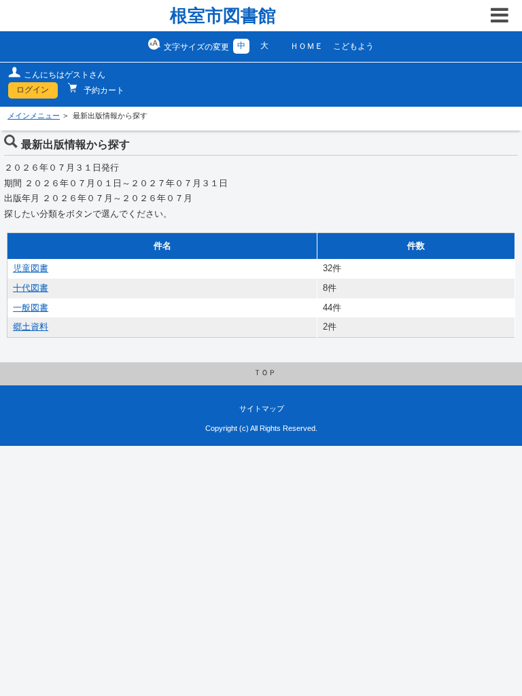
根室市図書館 (223, 15)
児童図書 (30, 268)
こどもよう (353, 46)
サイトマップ (261, 408)
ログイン (32, 89)
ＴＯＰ (265, 372)
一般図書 (30, 308)
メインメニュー (33, 115)
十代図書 (30, 288)
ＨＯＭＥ (306, 46)
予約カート (103, 90)
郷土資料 (30, 327)
